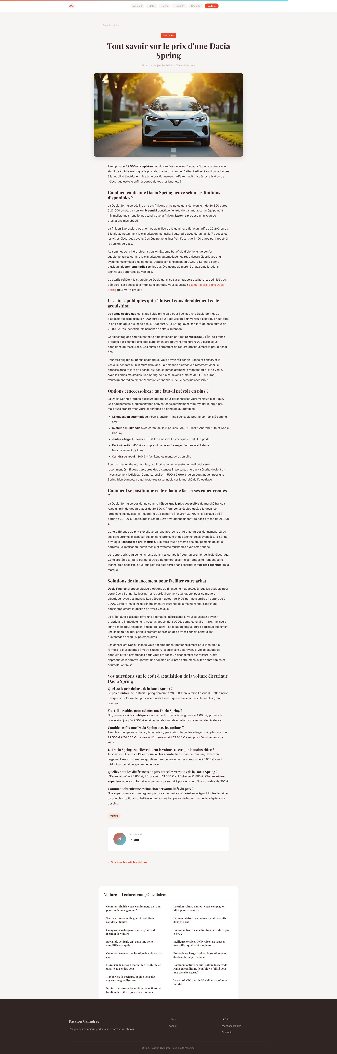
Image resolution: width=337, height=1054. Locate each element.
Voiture (212, 6)
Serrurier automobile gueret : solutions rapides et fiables (130, 920)
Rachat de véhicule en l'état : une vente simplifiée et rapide (130, 943)
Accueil (137, 6)
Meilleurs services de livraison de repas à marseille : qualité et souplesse (199, 943)
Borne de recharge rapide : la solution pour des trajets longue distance (199, 955)
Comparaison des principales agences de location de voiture (131, 931)
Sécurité (196, 6)
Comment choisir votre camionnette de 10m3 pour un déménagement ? (133, 908)
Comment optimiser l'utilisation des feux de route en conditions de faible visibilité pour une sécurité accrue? (200, 968)
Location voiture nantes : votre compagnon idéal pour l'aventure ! (199, 908)
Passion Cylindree (84, 1021)
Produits (179, 6)
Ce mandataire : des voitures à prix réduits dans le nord (199, 920)
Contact (226, 1032)
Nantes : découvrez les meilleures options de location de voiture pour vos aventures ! (133, 990)
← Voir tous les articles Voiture (127, 862)
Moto (151, 6)
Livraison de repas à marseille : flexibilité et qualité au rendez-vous (133, 966)
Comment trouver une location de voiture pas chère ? (134, 955)
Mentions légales (231, 1025)
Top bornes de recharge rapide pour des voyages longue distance (130, 978)
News (164, 6)
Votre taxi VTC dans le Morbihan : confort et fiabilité (200, 982)
